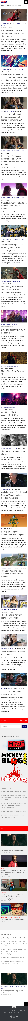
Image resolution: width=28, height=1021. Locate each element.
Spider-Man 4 (18, 848)
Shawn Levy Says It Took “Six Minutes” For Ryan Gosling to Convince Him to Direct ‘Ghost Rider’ (14, 797)
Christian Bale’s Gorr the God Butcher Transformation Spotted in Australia (14, 495)
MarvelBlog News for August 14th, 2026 (14, 811)
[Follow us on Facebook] (21, 720)
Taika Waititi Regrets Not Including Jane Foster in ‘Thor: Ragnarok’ (12, 248)
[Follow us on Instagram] (23, 720)
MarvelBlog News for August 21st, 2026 (14, 791)
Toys (3, 25)
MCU (18, 23)
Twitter (14, 448)
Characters (5, 23)
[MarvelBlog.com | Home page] (4, 2)
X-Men (24, 848)
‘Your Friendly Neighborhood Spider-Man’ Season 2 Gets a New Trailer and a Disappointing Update (13, 805)
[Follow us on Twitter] (26, 720)
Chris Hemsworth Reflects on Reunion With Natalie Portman (14, 206)
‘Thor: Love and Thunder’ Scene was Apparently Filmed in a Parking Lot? (12, 117)
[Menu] (26, 2)
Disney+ (13, 23)
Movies (17, 69)
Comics (3, 489)
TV (16, 325)
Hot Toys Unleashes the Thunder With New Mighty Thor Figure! (12, 33)
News (23, 23)
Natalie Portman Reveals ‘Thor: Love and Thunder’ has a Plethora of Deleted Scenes (14, 77)
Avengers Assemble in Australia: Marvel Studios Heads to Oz (12, 574)
